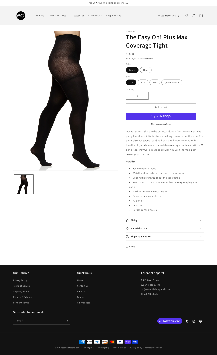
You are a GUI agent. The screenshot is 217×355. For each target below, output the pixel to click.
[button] (41, 15)
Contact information (153, 347)
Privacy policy (103, 347)
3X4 (143, 82)
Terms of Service (21, 285)
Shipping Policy (21, 291)
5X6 (155, 82)
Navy (145, 70)
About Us (82, 291)
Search (80, 297)
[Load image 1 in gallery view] (23, 184)
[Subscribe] (66, 321)
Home (80, 280)
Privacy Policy (20, 280)
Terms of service (119, 347)
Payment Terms (21, 302)
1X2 (131, 82)
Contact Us (82, 285)
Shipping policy (135, 347)
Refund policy (88, 347)
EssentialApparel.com (70, 348)
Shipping (130, 58)
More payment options (161, 124)
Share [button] (132, 246)
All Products (83, 302)
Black (132, 70)
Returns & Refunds (22, 297)
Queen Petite (172, 82)
